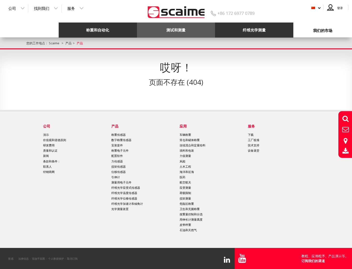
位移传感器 (118, 172)
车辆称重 (185, 135)
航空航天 (185, 182)
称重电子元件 (120, 151)
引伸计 (115, 177)
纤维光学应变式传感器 (125, 188)
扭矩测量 (185, 198)
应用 (183, 126)
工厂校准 (253, 140)
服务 (71, 8)
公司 (12, 8)
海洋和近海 (187, 172)
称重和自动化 (97, 30)
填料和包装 (187, 151)
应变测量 (185, 188)
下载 (251, 135)
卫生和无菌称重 (190, 209)
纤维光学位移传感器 (124, 198)
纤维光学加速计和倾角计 (127, 204)
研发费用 (49, 145)
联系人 (47, 167)
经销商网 (49, 172)
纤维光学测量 (254, 30)
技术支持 (253, 145)
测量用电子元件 (121, 182)
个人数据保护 (56, 258)
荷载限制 (185, 193)
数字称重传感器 (121, 140)
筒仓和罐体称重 (190, 140)
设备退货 (253, 151)
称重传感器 (118, 135)
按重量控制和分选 (191, 214)
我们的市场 (322, 30)
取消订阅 (72, 258)
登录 (340, 8)
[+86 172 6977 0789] (176, 10)
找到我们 (41, 8)
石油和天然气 (188, 230)
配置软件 (117, 156)
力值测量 (185, 156)
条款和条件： (51, 161)
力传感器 (117, 161)
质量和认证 (50, 151)
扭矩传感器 (118, 167)
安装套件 (117, 145)
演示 (46, 135)
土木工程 (185, 167)
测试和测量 (176, 30)
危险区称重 (187, 204)
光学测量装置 (120, 209)
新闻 (46, 156)
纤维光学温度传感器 (124, 193)
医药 (182, 177)
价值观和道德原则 (54, 140)
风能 (182, 161)
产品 (115, 126)
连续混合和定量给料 (192, 145)
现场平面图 (38, 258)
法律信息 (23, 258)
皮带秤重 (185, 225)
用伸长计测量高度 (191, 219)
